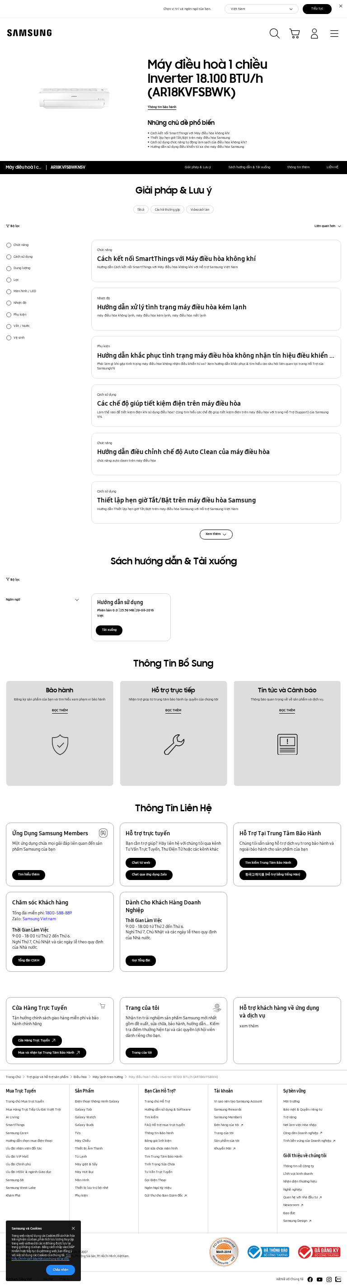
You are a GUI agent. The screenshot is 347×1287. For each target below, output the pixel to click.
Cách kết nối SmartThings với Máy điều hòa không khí (189, 133)
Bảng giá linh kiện (158, 1141)
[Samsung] (28, 33)
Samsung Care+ (17, 1133)
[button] (216, 261)
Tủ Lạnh (81, 1157)
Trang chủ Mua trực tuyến (25, 1101)
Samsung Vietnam (39, 918)
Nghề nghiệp (292, 1190)
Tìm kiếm (151, 1117)
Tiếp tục (317, 8)
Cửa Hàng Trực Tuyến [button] (34, 1040)
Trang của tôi (142, 1052)
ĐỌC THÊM (60, 710)
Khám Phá (13, 1195)
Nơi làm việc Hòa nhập (299, 1125)
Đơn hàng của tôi (227, 1125)
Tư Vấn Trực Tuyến (158, 1172)
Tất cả (140, 210)
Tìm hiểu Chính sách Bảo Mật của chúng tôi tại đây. (41, 1257)
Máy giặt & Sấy (86, 1164)
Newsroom (291, 1205)
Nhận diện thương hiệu (300, 1181)
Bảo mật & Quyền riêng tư (302, 1109)
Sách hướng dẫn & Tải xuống (249, 167)
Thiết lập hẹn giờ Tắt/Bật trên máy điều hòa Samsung (190, 138)
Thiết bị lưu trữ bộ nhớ (91, 1188)
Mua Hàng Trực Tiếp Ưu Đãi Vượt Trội (33, 1109)
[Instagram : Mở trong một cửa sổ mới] (329, 1279)
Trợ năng (289, 1117)
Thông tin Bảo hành (159, 1133)
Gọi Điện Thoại (155, 1180)
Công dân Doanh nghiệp (301, 1133)
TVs (77, 1133)
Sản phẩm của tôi (226, 1141)
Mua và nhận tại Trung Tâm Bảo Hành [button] (46, 1052)
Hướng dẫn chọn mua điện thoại (29, 1141)
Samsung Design (295, 1221)
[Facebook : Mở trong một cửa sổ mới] (310, 1279)
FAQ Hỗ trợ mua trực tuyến (165, 1125)
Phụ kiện (81, 1195)
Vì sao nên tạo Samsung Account (238, 1101)
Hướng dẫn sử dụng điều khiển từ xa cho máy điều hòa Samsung (197, 147)
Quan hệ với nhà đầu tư (301, 1197)
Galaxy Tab (83, 1109)
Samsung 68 (14, 1180)
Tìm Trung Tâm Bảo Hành (163, 1157)
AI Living (12, 1117)
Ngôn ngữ (13, 600)
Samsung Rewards (227, 1109)
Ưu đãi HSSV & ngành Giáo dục (28, 1172)
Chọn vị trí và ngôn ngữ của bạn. (187, 9)
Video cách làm (200, 210)
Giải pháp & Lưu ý (198, 167)
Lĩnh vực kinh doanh (298, 1174)
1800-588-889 (58, 912)
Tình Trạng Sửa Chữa (160, 1164)
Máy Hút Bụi (84, 1172)
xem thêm (248, 1025)
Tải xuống (109, 630)
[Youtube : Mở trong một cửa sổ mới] (320, 1279)
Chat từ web (141, 863)
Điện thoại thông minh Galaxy (97, 1101)
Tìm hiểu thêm (28, 874)
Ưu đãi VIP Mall (17, 1157)
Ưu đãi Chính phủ (18, 1164)
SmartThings (15, 1125)
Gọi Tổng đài (141, 960)
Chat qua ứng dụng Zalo (149, 874)
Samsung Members (228, 1117)
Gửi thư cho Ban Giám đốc (164, 1195)
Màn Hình (82, 1180)
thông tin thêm (298, 167)
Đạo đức (289, 1213)
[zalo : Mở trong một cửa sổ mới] (338, 1279)
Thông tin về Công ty (298, 1166)
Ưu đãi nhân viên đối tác (24, 1148)
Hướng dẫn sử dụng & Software (168, 1109)
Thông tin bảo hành (162, 107)
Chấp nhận (60, 1270)
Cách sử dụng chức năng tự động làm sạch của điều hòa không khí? (198, 142)
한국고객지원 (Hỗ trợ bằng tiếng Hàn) (272, 874)
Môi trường (291, 1101)
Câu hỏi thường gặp (167, 210)
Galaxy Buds (84, 1125)
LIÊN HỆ (332, 167)
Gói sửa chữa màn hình (161, 1148)
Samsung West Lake (21, 1188)
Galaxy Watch (85, 1117)
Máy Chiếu (82, 1141)
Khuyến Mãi (223, 1148)
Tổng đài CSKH (28, 960)
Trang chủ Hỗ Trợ (157, 1101)
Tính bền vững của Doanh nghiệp (307, 1141)
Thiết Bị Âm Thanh (89, 1148)
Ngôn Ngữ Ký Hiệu (158, 1188)
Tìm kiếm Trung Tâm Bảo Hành (268, 863)
